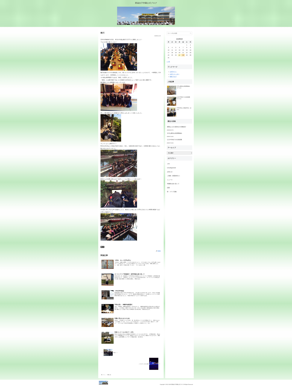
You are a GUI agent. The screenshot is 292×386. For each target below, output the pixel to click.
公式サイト (173, 71)
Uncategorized (171, 168)
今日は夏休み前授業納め (174, 133)
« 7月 (168, 61)
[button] (190, 33)
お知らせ (169, 172)
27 (179, 55)
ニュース (169, 180)
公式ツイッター (174, 74)
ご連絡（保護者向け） (174, 175)
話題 (103, 246)
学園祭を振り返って (173, 183)
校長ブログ (173, 76)
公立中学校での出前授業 (174, 139)
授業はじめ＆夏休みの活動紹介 (176, 127)
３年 (168, 164)
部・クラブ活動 (172, 191)
